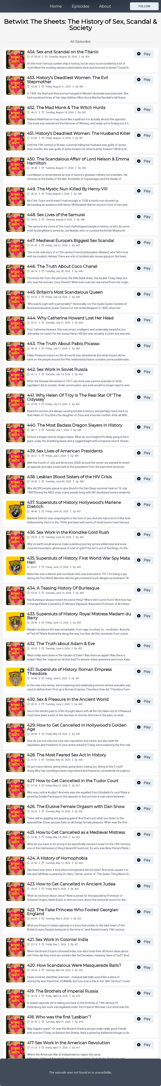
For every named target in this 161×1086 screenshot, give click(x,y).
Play (147, 54)
